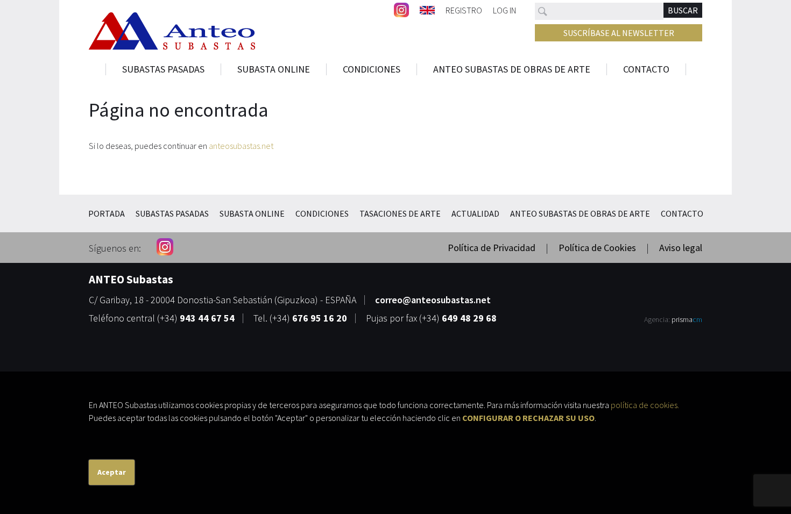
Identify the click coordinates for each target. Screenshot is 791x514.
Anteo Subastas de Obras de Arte (511, 69)
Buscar (683, 10)
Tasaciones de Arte (400, 213)
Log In (504, 10)
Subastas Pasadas (163, 69)
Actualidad (475, 213)
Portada (106, 213)
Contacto (646, 69)
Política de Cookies (597, 247)
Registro (464, 10)
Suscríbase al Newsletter (618, 32)
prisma (687, 319)
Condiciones (371, 69)
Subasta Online (273, 69)
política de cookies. (645, 404)
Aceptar (111, 472)
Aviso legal (680, 247)
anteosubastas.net (241, 145)
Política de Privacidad (491, 247)
